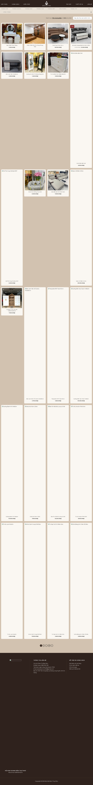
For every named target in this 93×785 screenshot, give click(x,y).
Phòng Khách (16, 9)
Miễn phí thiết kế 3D (74, 669)
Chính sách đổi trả (74, 665)
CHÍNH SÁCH (15, 4)
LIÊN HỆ (89, 4)
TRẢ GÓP (68, 4)
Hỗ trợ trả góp (73, 667)
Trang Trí (74, 9)
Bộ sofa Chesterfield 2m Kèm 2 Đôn (81, 45)
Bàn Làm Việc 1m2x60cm (12, 74)
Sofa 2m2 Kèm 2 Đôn (35, 516)
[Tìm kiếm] (89, 8)
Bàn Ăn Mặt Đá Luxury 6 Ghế (58, 516)
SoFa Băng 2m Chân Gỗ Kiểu (81, 634)
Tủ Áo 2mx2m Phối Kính (81, 516)
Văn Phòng (62, 9)
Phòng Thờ (40, 9)
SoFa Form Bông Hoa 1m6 (34, 191)
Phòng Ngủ (28, 9)
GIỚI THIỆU (4, 4)
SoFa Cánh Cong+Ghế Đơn (35, 634)
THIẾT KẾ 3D (79, 4)
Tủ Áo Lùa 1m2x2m (11, 634)
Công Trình (7, 12)
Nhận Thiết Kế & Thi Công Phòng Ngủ (35, 46)
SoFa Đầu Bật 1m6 (81, 163)
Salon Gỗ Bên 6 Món (81, 281)
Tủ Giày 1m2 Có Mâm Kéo (58, 634)
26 (49, 645)
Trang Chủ (4, 9)
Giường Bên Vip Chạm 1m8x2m (81, 398)
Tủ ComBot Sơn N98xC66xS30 (58, 74)
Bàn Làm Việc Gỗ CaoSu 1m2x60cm (35, 398)
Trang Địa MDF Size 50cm (58, 398)
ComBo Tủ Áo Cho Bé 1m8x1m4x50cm (11, 310)
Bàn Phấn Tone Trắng (12, 45)
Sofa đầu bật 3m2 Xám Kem (58, 191)
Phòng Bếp (51, 9)
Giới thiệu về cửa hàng (75, 663)
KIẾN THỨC (27, 4)
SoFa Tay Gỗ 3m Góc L (58, 45)
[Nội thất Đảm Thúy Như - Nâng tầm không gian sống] (46, 3)
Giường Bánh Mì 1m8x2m (12, 516)
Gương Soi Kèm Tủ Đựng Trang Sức (35, 74)
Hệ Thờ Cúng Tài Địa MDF (12, 281)
